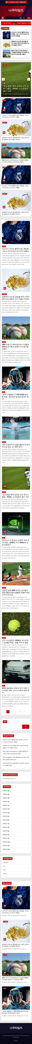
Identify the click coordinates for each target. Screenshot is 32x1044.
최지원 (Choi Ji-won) (19, 695)
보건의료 (4, 122)
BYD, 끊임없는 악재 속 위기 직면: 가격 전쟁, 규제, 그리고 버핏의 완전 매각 (15, 690)
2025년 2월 (6, 838)
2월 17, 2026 (7, 499)
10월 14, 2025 (7, 645)
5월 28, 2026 (7, 301)
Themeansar (16, 1037)
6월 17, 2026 (7, 253)
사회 (4, 870)
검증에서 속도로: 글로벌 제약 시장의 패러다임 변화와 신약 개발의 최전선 (20, 43)
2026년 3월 (6, 802)
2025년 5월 (6, 831)
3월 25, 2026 (7, 449)
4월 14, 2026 (7, 401)
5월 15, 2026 (7, 351)
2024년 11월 (6, 846)
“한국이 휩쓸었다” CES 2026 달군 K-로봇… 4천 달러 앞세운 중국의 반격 (15, 396)
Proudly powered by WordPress (11, 1035)
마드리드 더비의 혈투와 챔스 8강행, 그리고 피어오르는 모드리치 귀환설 (20, 34)
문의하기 (16, 1040)
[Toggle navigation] (21, 18)
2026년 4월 (6, 798)
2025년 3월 (6, 835)
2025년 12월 (6, 809)
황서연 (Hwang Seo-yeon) (19, 351)
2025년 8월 (6, 820)
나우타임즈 (16, 10)
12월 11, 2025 (8, 94)
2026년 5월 (6, 794)
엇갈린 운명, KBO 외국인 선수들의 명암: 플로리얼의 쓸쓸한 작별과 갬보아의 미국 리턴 (16, 592)
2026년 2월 (6, 805)
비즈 (4, 65)
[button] (24, 18)
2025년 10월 (6, 813)
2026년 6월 (6, 791)
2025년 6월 (6, 827)
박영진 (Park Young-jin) (19, 253)
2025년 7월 (6, 824)
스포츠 (4, 100)
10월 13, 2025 (7, 695)
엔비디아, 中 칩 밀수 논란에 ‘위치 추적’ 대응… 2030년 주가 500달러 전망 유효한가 (16, 88)
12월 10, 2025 (7, 597)
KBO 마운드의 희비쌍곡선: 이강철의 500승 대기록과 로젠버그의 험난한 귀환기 (20, 52)
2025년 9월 (6, 816)
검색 (5, 722)
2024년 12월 (6, 842)
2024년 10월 (6, 849)
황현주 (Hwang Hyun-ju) (20, 94)
